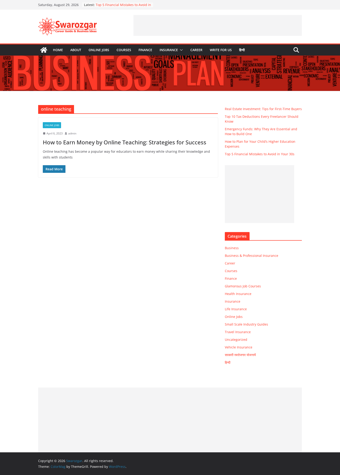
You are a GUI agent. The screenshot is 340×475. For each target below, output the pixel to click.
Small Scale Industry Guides (246, 324)
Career (196, 50)
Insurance (169, 50)
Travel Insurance (238, 332)
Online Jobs (99, 50)
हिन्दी (242, 50)
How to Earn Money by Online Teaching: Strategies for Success (124, 142)
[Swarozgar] (43, 50)
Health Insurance (238, 294)
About (75, 50)
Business (232, 248)
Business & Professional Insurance (251, 255)
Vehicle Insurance (238, 347)
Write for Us (221, 50)
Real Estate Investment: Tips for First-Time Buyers (263, 109)
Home (58, 50)
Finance (145, 50)
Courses (124, 50)
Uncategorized (236, 339)
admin (72, 133)
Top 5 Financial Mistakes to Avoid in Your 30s (259, 154)
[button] (180, 50)
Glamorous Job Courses (243, 286)
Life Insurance (236, 309)
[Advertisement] (217, 25)
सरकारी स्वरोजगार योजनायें (240, 355)
